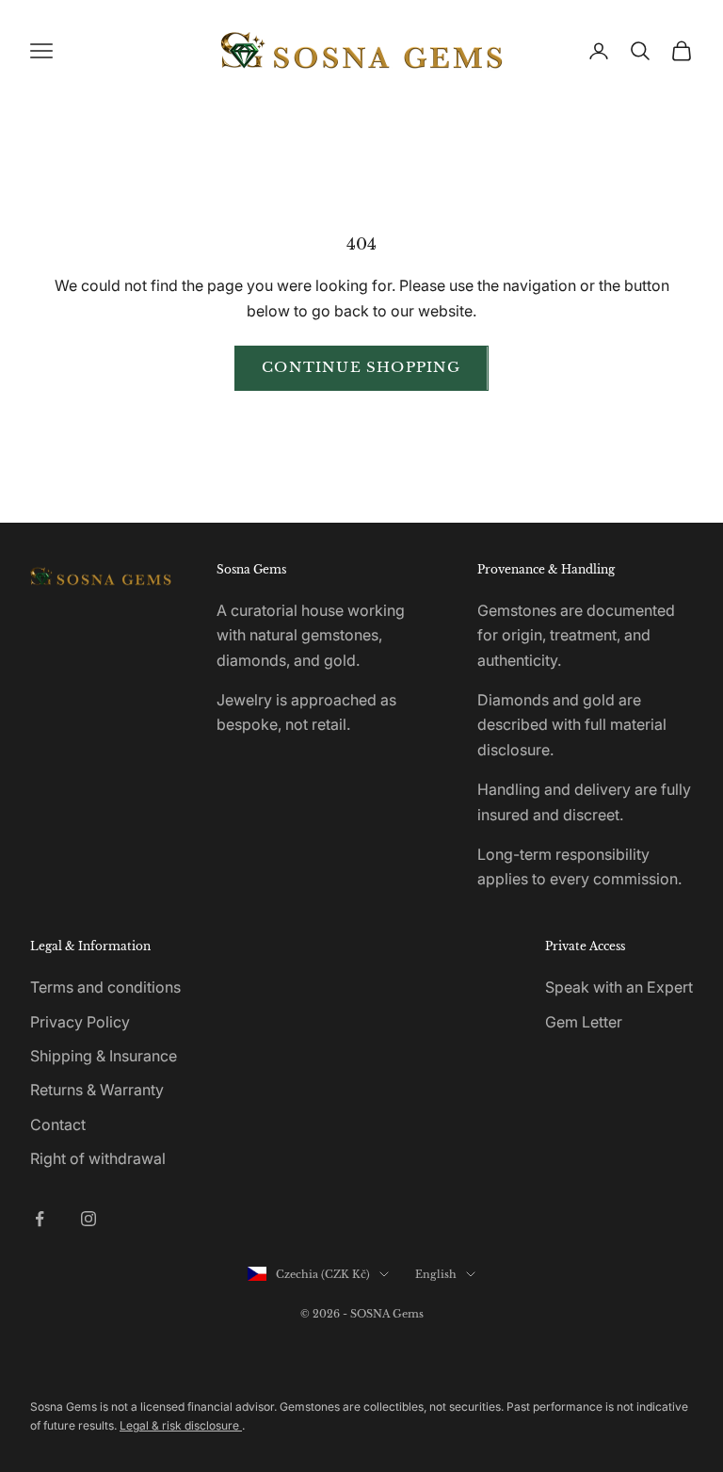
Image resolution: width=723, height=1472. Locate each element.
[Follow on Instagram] (88, 1218)
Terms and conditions (105, 987)
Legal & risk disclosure (181, 1425)
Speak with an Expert (619, 987)
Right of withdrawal (98, 1158)
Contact (58, 1124)
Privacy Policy (80, 1021)
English (436, 1274)
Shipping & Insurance (103, 1055)
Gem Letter (583, 1021)
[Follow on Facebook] (39, 1218)
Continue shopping (361, 367)
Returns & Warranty (97, 1089)
